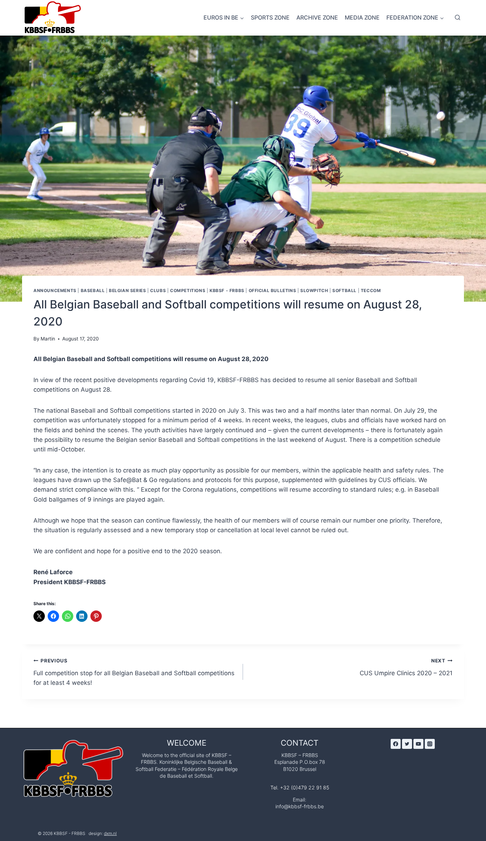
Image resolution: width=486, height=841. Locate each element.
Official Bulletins (272, 290)
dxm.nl (110, 833)
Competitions (187, 290)
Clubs (158, 290)
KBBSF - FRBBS (227, 290)
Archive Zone (317, 17)
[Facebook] (396, 744)
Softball (344, 290)
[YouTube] (418, 744)
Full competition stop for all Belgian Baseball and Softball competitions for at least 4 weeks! (133, 672)
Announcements (54, 290)
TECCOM (371, 290)
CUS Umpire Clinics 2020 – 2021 (406, 667)
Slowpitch (314, 290)
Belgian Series (127, 290)
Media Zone (362, 17)
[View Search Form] (457, 17)
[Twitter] (407, 744)
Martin (48, 339)
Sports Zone (270, 17)
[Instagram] (430, 744)
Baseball (93, 290)
